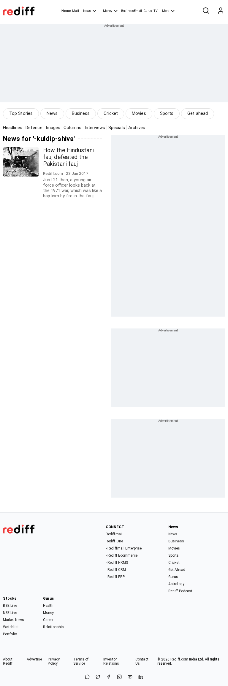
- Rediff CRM (116, 570)
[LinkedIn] (140, 677)
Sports (167, 113)
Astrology (176, 584)
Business (81, 113)
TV (155, 11)
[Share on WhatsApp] (87, 677)
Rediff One (114, 541)
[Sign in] (220, 11)
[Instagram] (119, 677)
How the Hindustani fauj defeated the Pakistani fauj (68, 157)
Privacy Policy (54, 661)
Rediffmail (114, 534)
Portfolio (10, 634)
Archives (136, 127)
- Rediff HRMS (117, 562)
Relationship (53, 627)
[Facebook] (108, 677)
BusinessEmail (131, 11)
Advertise (34, 659)
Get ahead (197, 113)
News (87, 11)
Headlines (12, 127)
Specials (116, 127)
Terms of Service (80, 661)
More (165, 11)
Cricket (111, 113)
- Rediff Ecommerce (121, 555)
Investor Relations (111, 661)
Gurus (147, 11)
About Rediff (8, 661)
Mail (75, 11)
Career (48, 620)
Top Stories (21, 113)
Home (66, 11)
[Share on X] (98, 677)
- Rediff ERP (115, 577)
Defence (34, 127)
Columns (72, 127)
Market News (13, 620)
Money (107, 11)
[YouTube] (130, 677)
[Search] (205, 11)
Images (53, 127)
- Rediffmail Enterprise (124, 548)
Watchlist (11, 627)
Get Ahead (176, 570)
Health (48, 606)
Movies (139, 113)
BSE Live (10, 606)
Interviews (95, 127)
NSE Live (10, 613)
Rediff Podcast (180, 591)
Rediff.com (179, 659)
